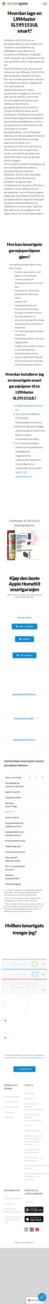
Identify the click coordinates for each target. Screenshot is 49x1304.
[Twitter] (31, 1229)
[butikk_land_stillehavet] (24, 660)
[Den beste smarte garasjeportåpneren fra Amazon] (24, 680)
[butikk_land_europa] (24, 644)
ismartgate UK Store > (24, 739)
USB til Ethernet (11, 898)
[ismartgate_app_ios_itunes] (34, 1219)
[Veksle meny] (45, 4)
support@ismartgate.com (35, 1058)
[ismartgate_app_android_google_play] (34, 1210)
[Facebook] (26, 1229)
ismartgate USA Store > (24, 694)
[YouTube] (37, 1229)
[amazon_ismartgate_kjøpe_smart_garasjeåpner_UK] (24, 725)
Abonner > (31, 1202)
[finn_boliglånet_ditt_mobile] (24, 938)
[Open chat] (42, 1297)
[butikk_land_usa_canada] (24, 631)
